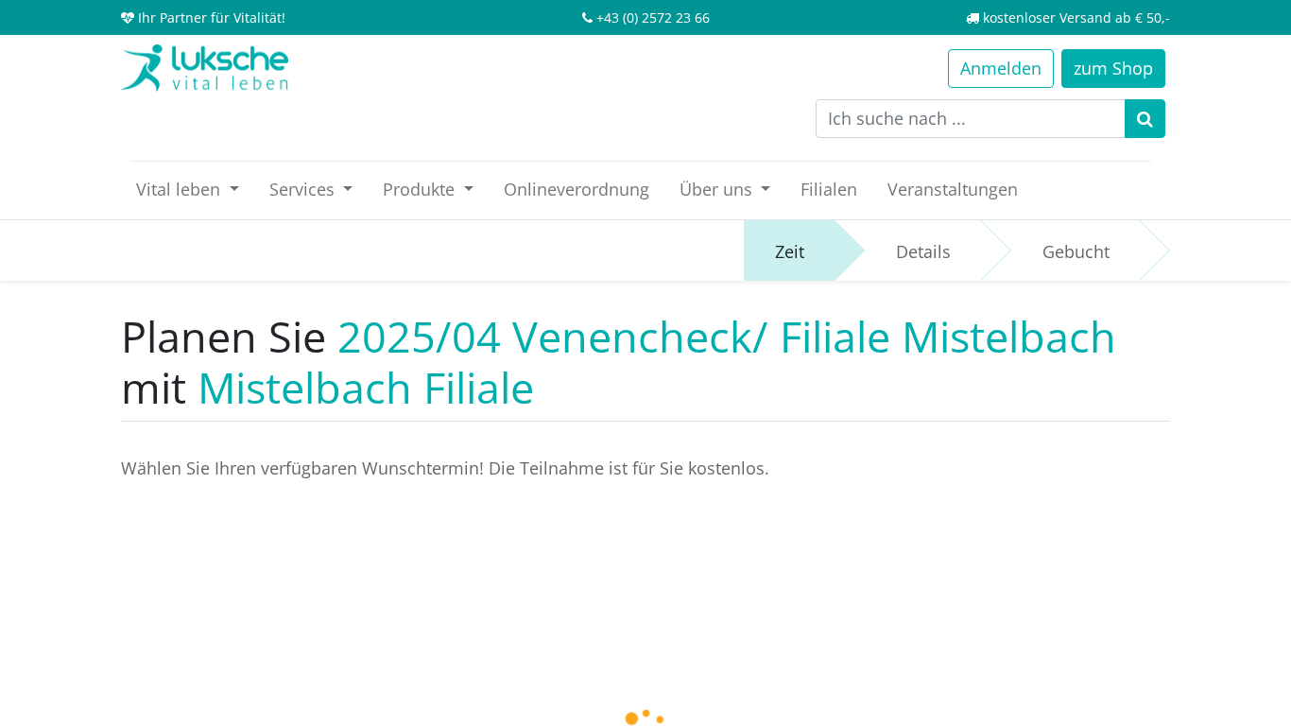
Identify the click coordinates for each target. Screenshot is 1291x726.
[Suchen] (1145, 118)
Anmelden (1000, 68)
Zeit (789, 251)
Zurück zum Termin (539, 572)
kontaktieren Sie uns (743, 572)
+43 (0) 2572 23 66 (653, 17)
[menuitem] (576, 189)
